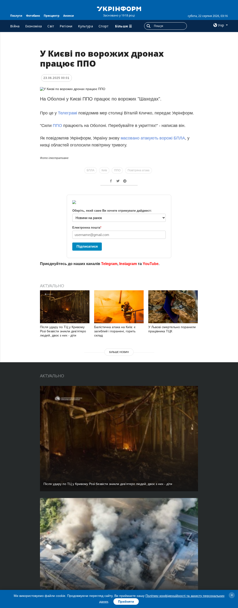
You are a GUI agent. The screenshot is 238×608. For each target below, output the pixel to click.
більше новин (119, 352)
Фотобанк (33, 16)
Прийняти (126, 601)
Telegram (109, 264)
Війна (15, 26)
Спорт (104, 26)
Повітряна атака (138, 170)
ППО (57, 125)
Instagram (128, 264)
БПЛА (90, 170)
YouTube (151, 264)
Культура (85, 26)
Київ (104, 170)
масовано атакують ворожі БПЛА (153, 138)
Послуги (16, 16)
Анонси (68, 16)
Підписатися (87, 246)
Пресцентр (52, 16)
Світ (50, 26)
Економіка (33, 26)
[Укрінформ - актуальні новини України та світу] (119, 8)
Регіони (66, 26)
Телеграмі (67, 113)
